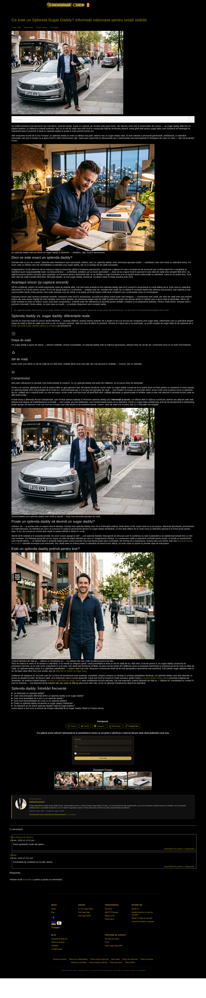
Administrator (28, 27)
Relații (44, 27)
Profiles (38, 27)
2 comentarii (54, 27)
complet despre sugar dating (155, 678)
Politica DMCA (130, 962)
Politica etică (109, 919)
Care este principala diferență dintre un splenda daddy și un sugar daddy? (49, 696)
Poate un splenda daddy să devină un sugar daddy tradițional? (43, 703)
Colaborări (54, 946)
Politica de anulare (146, 959)
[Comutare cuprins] (189, 119)
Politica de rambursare (130, 959)
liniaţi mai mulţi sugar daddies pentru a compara (34, 326)
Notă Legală (115, 959)
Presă (107, 942)
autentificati (28, 879)
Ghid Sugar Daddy (84, 915)
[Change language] (88, 5)
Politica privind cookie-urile (99, 959)
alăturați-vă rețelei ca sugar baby (71, 671)
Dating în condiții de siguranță (142, 918)
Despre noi (135, 909)
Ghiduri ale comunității (78, 962)
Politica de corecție (57, 942)
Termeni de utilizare (59, 959)
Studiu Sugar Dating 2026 (113, 946)
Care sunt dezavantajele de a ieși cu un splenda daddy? (40, 701)
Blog (52, 912)
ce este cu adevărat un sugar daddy (64, 680)
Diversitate (108, 909)
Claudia (13, 855)
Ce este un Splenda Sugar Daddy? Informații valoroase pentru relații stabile (79, 20)
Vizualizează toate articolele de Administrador (52, 814)
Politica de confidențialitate (78, 959)
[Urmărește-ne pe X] (53, 917)
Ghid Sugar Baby (84, 912)
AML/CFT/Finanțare (111, 912)
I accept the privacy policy (83, 753)
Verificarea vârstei (116, 962)
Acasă (53, 909)
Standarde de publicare (59, 939)
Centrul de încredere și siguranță (143, 921)
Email (76, 746)
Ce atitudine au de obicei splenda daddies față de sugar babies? (44, 706)
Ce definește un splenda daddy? (29, 693)
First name (78, 739)
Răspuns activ (110, 915)
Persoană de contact (112, 939)
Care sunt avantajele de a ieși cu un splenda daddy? (39, 698)
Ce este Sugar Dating (85, 909)
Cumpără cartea (56, 949)
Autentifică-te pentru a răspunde (179, 849)
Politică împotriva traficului (98, 962)
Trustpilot (55, 927)
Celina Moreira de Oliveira (21, 837)
